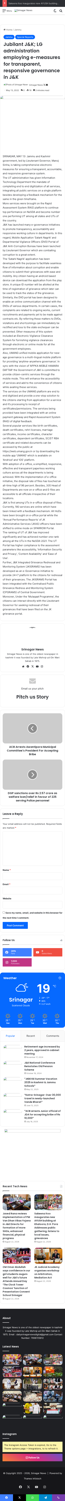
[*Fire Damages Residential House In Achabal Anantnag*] (52, 1371)
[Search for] (60, 12)
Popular (10, 1035)
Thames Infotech (32, 1478)
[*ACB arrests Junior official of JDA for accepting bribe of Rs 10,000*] (13, 1115)
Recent (30, 1035)
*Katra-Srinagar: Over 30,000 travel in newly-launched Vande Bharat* (42, 1098)
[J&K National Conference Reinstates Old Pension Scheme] (13, 1067)
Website (7, 898)
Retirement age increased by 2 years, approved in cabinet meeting (42, 1050)
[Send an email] (47, 85)
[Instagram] (42, 667)
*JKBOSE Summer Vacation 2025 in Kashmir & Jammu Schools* (40, 1082)
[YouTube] (37, 667)
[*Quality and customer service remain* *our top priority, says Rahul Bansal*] (12, 1396)
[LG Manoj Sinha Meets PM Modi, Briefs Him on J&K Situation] (12, 1383)
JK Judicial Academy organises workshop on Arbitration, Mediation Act (47, 1272)
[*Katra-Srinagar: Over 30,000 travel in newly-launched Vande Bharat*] (13, 1099)
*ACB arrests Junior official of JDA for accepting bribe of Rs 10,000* (42, 1114)
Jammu (18, 29)
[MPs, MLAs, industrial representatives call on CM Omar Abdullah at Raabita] (52, 1396)
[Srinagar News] (23, 10)
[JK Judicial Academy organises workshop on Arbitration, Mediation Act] (48, 1256)
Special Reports (25, 37)
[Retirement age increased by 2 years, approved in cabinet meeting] (13, 1051)
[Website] (23, 667)
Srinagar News (36, 85)
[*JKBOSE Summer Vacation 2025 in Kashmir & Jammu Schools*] (13, 1083)
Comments (52, 1035)
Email (6, 884)
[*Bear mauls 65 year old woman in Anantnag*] (52, 1420)
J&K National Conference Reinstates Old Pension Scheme (39, 1066)
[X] (32, 667)
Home (9, 29)
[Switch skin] (55, 12)
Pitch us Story (32, 697)
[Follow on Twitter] (44, 85)
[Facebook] (28, 667)
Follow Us (34, 1457)
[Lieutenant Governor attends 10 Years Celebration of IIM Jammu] (12, 1408)
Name (7, 870)
